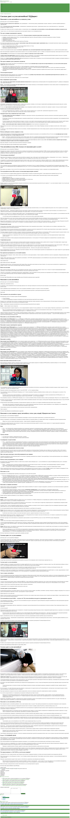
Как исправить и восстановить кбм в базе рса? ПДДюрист (13, 781)
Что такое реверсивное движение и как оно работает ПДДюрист (12, 811)
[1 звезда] (2, 768)
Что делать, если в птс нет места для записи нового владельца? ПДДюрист (14, 807)
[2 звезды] (6, 768)
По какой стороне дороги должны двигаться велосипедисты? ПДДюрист (14, 803)
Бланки (4, 6)
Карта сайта (5, 815)
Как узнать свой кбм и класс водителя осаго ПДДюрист (13, 783)
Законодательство (6, 4)
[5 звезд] (18, 768)
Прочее (4, 3)
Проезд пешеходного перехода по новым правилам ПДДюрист (14, 785)
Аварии (4, 5)
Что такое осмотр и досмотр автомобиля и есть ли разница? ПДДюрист (16, 779)
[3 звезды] (10, 768)
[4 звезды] (14, 768)
